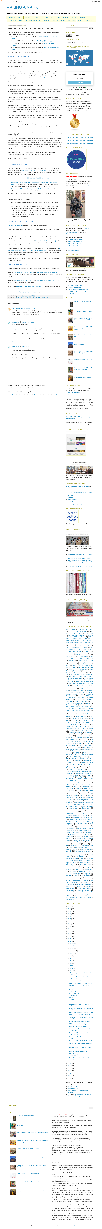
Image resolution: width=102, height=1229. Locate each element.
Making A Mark (15, 322)
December (72, 943)
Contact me (69, 234)
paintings (86, 840)
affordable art (88, 714)
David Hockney (72, 644)
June (71, 958)
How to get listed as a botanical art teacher (79, 558)
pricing (76, 858)
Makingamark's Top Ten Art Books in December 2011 (78, 1033)
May (71, 960)
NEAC (74, 665)
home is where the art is (72, 797)
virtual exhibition (77, 886)
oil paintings (73, 834)
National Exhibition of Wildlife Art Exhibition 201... (81, 1005)
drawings (80, 777)
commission (78, 760)
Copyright (80, 20)
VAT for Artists (73, 708)
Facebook (71, 646)
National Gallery (83, 665)
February (72, 968)
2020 (69, 921)
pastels (68, 844)
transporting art (70, 884)
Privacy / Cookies (88, 20)
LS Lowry (79, 658)
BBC (70, 637)
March (71, 965)
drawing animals (76, 771)
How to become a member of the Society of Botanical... (81, 990)
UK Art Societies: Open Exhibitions (78, 17)
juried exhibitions (73, 808)
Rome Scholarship (75, 674)
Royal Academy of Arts (87, 674)
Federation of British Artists (84, 646)
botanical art (71, 755)
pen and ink (78, 844)
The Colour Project (12, 20)
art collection (76, 722)
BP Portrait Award (79, 637)
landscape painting (75, 814)
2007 (69, 1073)
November (72, 946)
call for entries (75, 757)
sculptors (68, 869)
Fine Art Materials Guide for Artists (77, 291)
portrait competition (82, 853)
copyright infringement (72, 766)
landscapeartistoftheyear (71, 815)
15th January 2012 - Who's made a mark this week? (81, 1018)
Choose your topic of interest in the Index (77, 486)
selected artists (89, 869)
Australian (90, 635)
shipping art (87, 873)
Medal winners (72, 664)
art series (86, 737)
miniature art (80, 827)
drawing (44, 297)
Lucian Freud (83, 660)
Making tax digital (72, 499)
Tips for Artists (72, 294)
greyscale (83, 795)
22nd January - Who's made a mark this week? (79, 998)
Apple (73, 629)
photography (74, 845)
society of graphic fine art (73, 878)
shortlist (68, 875)
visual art (88, 886)
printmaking (88, 860)
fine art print (87, 788)
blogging (76, 753)
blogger (68, 753)
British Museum (75, 640)
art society (83, 739)
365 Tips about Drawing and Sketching (78, 289)
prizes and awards (85, 862)
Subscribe (20, 17)
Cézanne (81, 642)
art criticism (85, 724)
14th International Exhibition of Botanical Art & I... (80, 986)
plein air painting (86, 849)
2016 (69, 931)
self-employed (73, 871)
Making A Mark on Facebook (75, 241)
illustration (69, 802)
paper (67, 842)
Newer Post (11, 395)
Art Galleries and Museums (79, 632)
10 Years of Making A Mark (73, 392)
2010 (69, 1065)
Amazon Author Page (73, 250)
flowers (84, 792)
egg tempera (69, 778)
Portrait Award (77, 671)
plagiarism (71, 847)
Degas (80, 644)
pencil (85, 844)
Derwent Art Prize (88, 644)
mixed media (90, 827)
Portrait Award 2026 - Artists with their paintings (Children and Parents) (83, 328)
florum (79, 790)
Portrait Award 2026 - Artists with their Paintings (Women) (83, 368)
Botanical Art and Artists (34, 20)
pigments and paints (87, 845)
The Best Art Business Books (27, 292)
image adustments (79, 802)
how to (82, 797)
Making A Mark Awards (87, 662)
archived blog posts (73, 397)
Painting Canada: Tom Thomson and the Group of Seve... (80, 1048)
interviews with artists (72, 806)
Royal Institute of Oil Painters (74, 678)
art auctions (85, 718)
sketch (76, 875)
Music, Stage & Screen (50, 78)
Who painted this (71, 712)
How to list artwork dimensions (82, 301)
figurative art (69, 788)
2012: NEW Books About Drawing (46, 272)
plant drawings (79, 847)
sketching (68, 877)
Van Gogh (82, 708)
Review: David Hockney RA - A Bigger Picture (81, 1012)
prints (67, 862)
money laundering (81, 828)
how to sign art (88, 801)
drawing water (86, 775)
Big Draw (88, 638)
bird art (89, 751)
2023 (69, 914)
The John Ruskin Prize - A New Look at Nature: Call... (79, 977)
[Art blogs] (74, 130)
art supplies (76, 741)
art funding (80, 730)
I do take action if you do (85, 185)
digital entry (72, 769)
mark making (88, 825)
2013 (69, 938)
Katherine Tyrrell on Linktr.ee (75, 239)
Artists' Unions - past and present (76, 502)
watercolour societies (85, 888)
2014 (69, 936)
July (71, 956)
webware (68, 892)
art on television (81, 736)
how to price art (78, 801)
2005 (69, 1078)
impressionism (89, 802)
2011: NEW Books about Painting (23, 280)
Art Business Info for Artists (75, 285)
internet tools (87, 804)
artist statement (83, 745)
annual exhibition (81, 716)
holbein (89, 795)
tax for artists (76, 880)
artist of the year (71, 745)
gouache (68, 795)
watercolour (70, 888)
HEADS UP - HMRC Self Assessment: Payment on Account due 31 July (83, 311)
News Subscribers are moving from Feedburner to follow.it (80, 496)
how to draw (90, 797)
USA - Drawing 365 (73, 1088)
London (71, 660)
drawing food (79, 773)
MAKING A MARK (22, 7)
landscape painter (86, 812)
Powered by (75, 87)
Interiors (88, 651)
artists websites (87, 747)
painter (79, 836)
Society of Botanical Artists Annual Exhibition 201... (78, 994)
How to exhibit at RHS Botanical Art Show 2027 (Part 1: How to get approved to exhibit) (80, 561)
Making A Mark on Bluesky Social (76, 243)
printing (71, 860)
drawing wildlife (70, 777)
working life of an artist (86, 897)
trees (67, 886)
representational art (71, 866)
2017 (69, 929)
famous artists (80, 785)
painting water (77, 840)
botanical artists (87, 755)
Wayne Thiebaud (80, 710)
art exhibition (80, 728)
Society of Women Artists (77, 697)
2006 (69, 1075)
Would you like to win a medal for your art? (83, 360)
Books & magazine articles (49, 20)
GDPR (67, 647)
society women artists (87, 878)
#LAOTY (68, 629)
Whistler (89, 710)
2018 (69, 926)
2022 (69, 916)
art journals (88, 732)
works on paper (70, 899)
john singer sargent (87, 806)
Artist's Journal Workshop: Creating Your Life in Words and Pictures (31, 189)
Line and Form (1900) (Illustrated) (45, 241)
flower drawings (88, 790)
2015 (69, 933)
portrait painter (78, 855)
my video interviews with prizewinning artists (77, 396)
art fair (91, 728)
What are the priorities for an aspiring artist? (81, 983)
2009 (69, 1068)
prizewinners (70, 864)
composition (87, 760)
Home (35, 395)
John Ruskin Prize (70, 656)
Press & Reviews (71, 20)
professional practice (85, 864)
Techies (88, 703)
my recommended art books (73, 394)
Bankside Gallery (77, 638)
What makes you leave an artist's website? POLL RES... (80, 973)
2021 (69, 919)
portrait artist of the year (83, 851)
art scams (73, 737)
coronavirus (84, 766)
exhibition (74, 780)
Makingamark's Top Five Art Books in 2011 (34, 170)
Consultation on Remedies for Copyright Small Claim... (80, 1029)
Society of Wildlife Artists (86, 696)
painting (48, 297)
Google (85, 647)
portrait (68, 851)
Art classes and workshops (76, 635)
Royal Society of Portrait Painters (76, 687)
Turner (86, 706)
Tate (77, 701)
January (72, 970)
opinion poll (69, 836)
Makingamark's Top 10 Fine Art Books (38, 178)
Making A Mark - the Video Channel (77, 248)
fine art (79, 788)
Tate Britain (85, 701)
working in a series (73, 897)
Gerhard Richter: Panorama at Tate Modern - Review (81, 1044)
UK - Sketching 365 (73, 1086)
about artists (72, 714)
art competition (71, 724)
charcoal (74, 758)
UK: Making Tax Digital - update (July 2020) (79, 504)
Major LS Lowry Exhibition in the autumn (83, 335)
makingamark (69, 823)
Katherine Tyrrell (82, 656)
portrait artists (70, 853)
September (73, 951)
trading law (87, 882)
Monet (68, 665)
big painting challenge (78, 751)
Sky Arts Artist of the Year (76, 692)
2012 (69, 941)
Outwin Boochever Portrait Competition (78, 669)
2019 (69, 924)
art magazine (69, 734)
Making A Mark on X (73, 246)
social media (87, 877)
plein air (75, 849)
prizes (74, 862)
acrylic (80, 714)
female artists (87, 786)
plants (67, 849)
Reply (12, 317)
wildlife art (69, 896)
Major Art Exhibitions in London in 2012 (79, 1026)
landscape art (69, 810)
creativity (73, 768)
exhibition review (82, 783)
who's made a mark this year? (82, 894)
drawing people (89, 773)
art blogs (74, 720)
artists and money (75, 747)
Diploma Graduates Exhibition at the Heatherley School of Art (83, 319)
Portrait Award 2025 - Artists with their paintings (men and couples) (83, 376)
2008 (69, 1070)
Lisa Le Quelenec (16, 308)
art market (78, 734)
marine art (79, 825)
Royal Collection (73, 676)
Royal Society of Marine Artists (84, 681)
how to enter (71, 799)
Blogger (74, 1225)
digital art (90, 768)
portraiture (79, 857)
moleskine (71, 828)
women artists (80, 896)
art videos (78, 743)
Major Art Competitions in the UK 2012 (79, 1051)
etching (91, 778)
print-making (90, 858)
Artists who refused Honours (77, 981)
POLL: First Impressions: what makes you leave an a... (80, 1054)
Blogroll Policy (78, 417)
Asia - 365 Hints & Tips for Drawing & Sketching (78, 1091)
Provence (86, 671)
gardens (77, 793)
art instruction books (76, 732)
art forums (71, 730)
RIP (88, 672)
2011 (69, 1063)
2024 (69, 911)
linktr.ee (87, 228)
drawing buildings (86, 771)
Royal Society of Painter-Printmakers (81, 685)
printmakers (78, 860)
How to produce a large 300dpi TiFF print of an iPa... (81, 1009)
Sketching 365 (89, 690)
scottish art (88, 867)
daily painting (81, 768)
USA (92, 706)
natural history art (82, 830)
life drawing (84, 815)
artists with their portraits (73, 749)
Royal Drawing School (85, 676)
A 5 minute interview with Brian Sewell (79, 1021)
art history (89, 730)
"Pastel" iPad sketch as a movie (77, 1002)
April (71, 963)
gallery (70, 793)
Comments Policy (70, 417)
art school (79, 737)
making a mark (88, 817)
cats (85, 757)
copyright (88, 764)
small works (78, 877)
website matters (83, 890)
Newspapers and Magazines (85, 667)
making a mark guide (76, 819)
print (82, 858)
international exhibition (74, 804)
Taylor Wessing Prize (78, 703)
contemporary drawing (72, 762)
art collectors (87, 722)
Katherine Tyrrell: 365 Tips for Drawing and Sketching (79, 1095)
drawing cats (69, 773)
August (72, 953)
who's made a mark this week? (79, 893)
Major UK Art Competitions (62, 17)
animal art (69, 716)
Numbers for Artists (49, 17)
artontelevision (85, 749)
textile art (85, 880)
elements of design (82, 778)
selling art (76, 873)
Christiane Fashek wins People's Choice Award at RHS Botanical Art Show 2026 (80, 555)
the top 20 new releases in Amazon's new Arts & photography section (34, 250)
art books (18, 297)
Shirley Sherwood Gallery (77, 690)
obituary (75, 832)
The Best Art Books (22, 20)
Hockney (84, 649)
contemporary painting (87, 762)
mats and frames (70, 827)
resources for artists (75, 867)
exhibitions (69, 785)
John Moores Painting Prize (83, 654)
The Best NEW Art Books (44, 41)
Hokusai (89, 649)
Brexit (67, 640)
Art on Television (28, 17)
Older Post (59, 395)
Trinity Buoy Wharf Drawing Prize (74, 706)
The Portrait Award (71, 705)
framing (91, 792)
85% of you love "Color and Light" (78, 1024)
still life (68, 880)
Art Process (90, 633)
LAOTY (73, 658)
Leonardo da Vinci (88, 658)
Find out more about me (72, 232)
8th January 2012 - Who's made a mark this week (80, 1037)
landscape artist (80, 810)
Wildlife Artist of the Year (86, 712)
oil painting (89, 832)
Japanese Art (83, 653)
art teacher (87, 741)
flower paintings (73, 792)
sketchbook (86, 875)
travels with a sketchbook (83, 884)
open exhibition (84, 834)
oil (81, 832)
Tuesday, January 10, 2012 (28, 308)
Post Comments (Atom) (21, 398)
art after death (76, 718)
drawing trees (74, 775)
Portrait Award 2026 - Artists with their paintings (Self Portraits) (83, 352)
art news (69, 736)
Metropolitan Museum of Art (85, 664)
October (72, 948)
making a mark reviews (82, 821)
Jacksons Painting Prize (71, 653)
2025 (69, 909)
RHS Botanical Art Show (79, 672)
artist (87, 743)
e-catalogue (89, 777)
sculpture (77, 869)
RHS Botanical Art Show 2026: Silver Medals (80, 566)
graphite (75, 795)
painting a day (81, 838)
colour (82, 758)
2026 (69, 906)
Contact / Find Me (12, 17)
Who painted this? (61, 20)
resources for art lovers (86, 866)
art (14, 297)
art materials (87, 734)
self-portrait (82, 871)
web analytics (70, 890)
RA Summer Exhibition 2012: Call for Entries (81, 1015)
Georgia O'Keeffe (75, 647)
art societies (73, 739)
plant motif (88, 847)
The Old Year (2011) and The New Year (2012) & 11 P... (79, 1058)
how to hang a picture (82, 799)
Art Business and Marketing (28, 297)
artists (91, 745)
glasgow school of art (87, 793)
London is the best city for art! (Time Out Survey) (82, 343)
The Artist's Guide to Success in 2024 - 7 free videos (80, 492)
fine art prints (70, 790)
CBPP (83, 640)
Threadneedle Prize (85, 705)
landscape (85, 808)
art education (81, 726)
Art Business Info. (38, 17)
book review (38, 297)
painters (86, 836)
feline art (77, 786)
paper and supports (77, 842)
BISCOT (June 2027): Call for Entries (77, 564)
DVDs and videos (89, 642)
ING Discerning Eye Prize (73, 651)
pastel (88, 842)
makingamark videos (82, 823)
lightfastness (76, 817)
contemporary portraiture (75, 764)
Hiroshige (78, 649)
